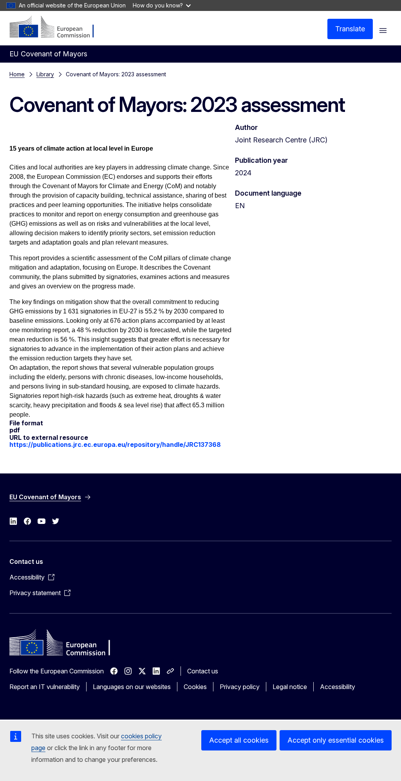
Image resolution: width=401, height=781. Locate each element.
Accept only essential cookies (335, 740)
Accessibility (337, 687)
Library (45, 74)
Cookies (195, 687)
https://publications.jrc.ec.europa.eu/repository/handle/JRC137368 (115, 444)
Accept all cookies (239, 740)
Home (17, 74)
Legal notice (290, 687)
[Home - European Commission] (57, 27)
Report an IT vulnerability (44, 687)
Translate (350, 29)
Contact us (202, 671)
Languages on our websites (132, 687)
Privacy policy (240, 687)
